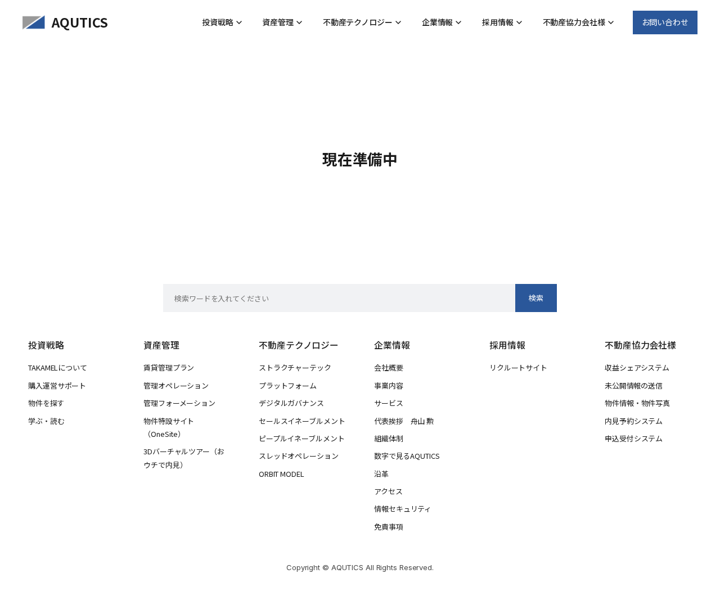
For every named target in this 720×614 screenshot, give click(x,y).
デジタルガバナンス (291, 403)
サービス (388, 403)
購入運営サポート (57, 385)
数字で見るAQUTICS (406, 455)
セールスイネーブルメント (302, 421)
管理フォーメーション (179, 403)
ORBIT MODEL (281, 473)
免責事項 (388, 526)
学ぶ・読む (46, 421)
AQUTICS (80, 21)
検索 (536, 297)
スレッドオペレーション (299, 455)
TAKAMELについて (57, 367)
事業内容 (388, 385)
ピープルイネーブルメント (301, 438)
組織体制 (388, 438)
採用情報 (498, 22)
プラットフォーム (288, 385)
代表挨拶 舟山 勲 (404, 421)
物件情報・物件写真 (637, 403)
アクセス (388, 491)
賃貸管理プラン (168, 367)
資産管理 (278, 22)
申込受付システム (634, 438)
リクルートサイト (518, 367)
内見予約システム (634, 421)
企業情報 (437, 22)
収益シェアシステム (637, 367)
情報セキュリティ (402, 508)
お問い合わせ (665, 22)
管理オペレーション (176, 385)
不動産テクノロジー (358, 22)
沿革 (381, 473)
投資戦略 (217, 22)
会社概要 (388, 367)
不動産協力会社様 (574, 22)
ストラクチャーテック (295, 367)
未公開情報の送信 (634, 385)
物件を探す (46, 403)
